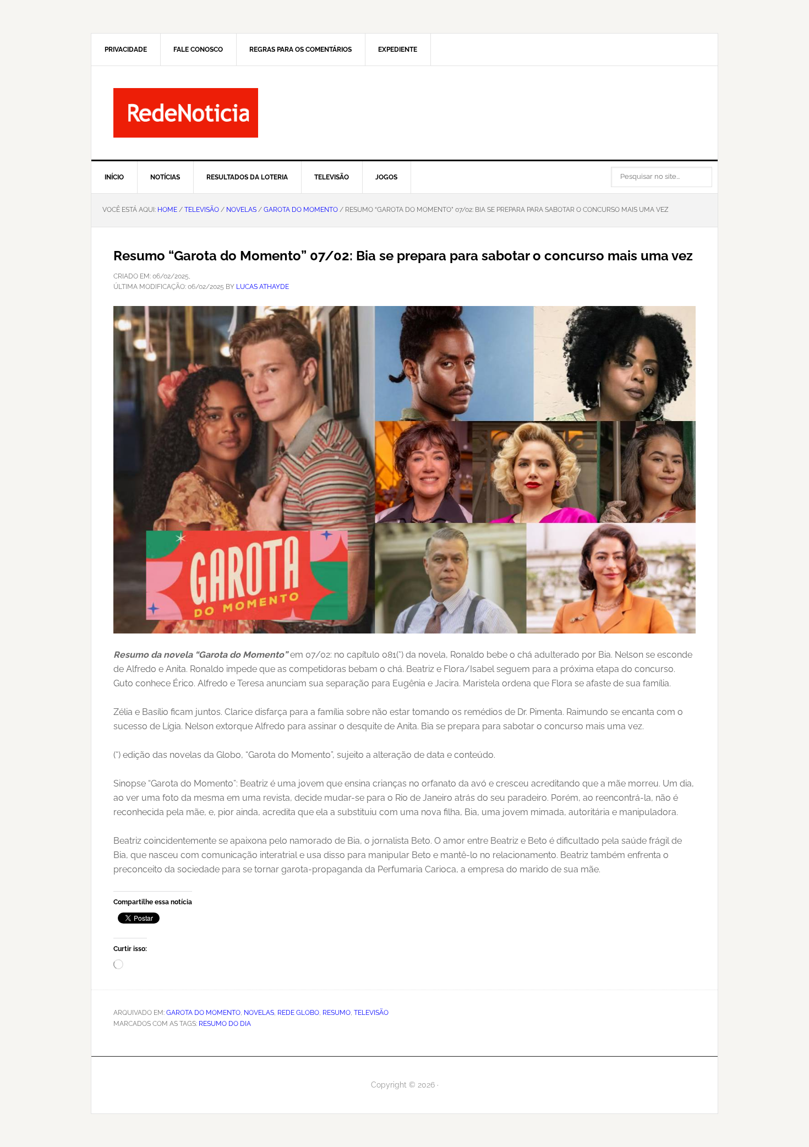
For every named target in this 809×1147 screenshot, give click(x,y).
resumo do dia (225, 1024)
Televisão (371, 1013)
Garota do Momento (203, 1013)
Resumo (336, 1013)
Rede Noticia (404, 113)
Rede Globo (298, 1013)
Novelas (259, 1013)
